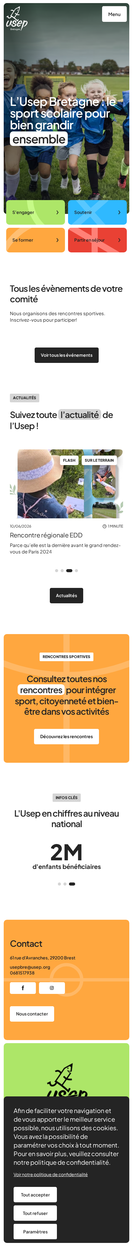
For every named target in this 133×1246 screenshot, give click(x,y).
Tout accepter (35, 1194)
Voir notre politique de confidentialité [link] (51, 1174)
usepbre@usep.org (30, 967)
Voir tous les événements (66, 355)
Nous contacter (32, 1013)
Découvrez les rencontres (66, 736)
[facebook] (23, 988)
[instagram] (52, 988)
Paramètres (35, 1231)
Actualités (66, 595)
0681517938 (22, 972)
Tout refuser (35, 1213)
